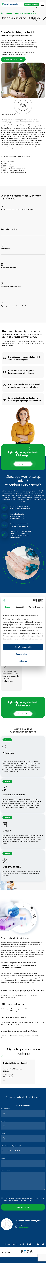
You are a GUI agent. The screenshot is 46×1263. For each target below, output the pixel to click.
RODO (22, 1244)
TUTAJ (29, 1200)
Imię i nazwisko (5, 1108)
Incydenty (30, 1244)
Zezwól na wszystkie (23, 647)
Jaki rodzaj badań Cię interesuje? (11, 1146)
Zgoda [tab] (7, 607)
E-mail (3, 1121)
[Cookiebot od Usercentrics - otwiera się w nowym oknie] (33, 600)
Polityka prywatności (9, 1244)
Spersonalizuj (21, 654)
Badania (9, 13)
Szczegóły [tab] (20, 607)
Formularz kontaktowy (31, 4)
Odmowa (23, 661)
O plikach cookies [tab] (35, 607)
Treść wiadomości (6, 1170)
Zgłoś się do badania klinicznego (13, 59)
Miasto (3, 1158)
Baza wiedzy (41, 1244)
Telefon (3, 1133)
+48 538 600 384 (24, 1227)
